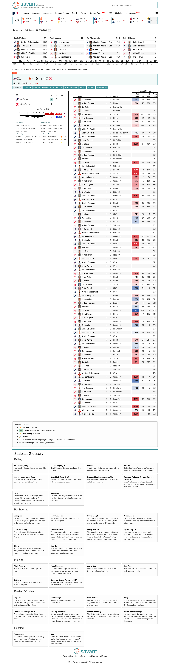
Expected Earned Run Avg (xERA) (64, 580)
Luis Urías (62, 49)
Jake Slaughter (87, 118)
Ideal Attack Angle (21, 529)
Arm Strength (56, 598)
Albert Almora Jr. (88, 133)
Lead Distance (93, 598)
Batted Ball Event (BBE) (60, 477)
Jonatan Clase (87, 99)
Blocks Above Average (133, 611)
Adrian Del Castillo (28, 49)
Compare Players (96, 13)
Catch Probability (94, 611)
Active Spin (91, 566)
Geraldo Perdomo (88, 136)
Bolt (52, 634)
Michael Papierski (88, 103)
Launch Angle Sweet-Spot (24, 477)
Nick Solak (85, 107)
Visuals (83, 13)
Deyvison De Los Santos (30, 42)
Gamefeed (36, 13)
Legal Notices (93, 656)
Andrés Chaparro (65, 57)
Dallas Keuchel (138, 42)
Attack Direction (57, 529)
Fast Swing (27, 433)
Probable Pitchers (62, 13)
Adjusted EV (55, 493)
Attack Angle (129, 516)
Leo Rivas (62, 53)
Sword (25, 436)
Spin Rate (127, 566)
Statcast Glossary (28, 453)
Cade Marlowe (26, 57)
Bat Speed (18, 516)
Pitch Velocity (19, 566)
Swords (54, 546)
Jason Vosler (86, 122)
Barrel (27, 430)
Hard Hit (26, 427)
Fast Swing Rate (57, 516)
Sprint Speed (19, 634)
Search (74, 13)
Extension (18, 580)
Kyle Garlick (86, 125)
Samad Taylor (87, 114)
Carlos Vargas (98, 49)
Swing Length (92, 516)
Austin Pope (137, 49)
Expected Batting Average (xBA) (100, 477)
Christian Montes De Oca (102, 42)
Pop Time (18, 598)
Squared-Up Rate (130, 529)
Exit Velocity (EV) (21, 465)
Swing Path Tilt (93, 529)
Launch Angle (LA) (58, 465)
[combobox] (134, 5)
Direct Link (16, 83)
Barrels (90, 465)
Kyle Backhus (138, 57)
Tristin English (26, 46)
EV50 (16, 493)
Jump (126, 598)
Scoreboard (47, 13)
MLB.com (103, 656)
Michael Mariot (138, 53)
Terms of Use (68, 656)
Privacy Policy (80, 656)
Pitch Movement (57, 566)
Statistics (118, 13)
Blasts (16, 546)
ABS (110, 13)
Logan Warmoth (87, 140)
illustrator (25, 13)
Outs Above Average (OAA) (24, 611)
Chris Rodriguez (139, 46)
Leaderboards (132, 13)
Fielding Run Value (58, 611)
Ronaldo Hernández (89, 166)
